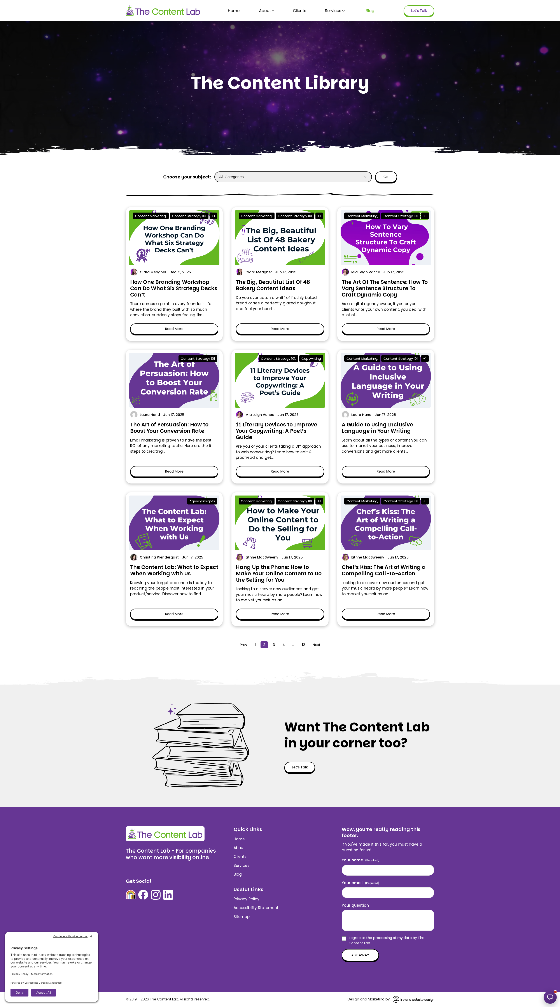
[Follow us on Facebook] (143, 895)
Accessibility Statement (256, 907)
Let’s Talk (419, 10)
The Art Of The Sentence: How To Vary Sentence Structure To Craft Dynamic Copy (385, 288)
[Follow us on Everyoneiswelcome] (131, 895)
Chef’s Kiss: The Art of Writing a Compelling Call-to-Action (384, 570)
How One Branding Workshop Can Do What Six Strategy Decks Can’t (173, 288)
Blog (370, 10)
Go (385, 176)
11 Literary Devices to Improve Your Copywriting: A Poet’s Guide (276, 431)
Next (316, 644)
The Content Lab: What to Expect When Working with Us (174, 570)
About (265, 10)
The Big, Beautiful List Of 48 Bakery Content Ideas (273, 285)
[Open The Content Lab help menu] (550, 997)
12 (303, 644)
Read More (174, 328)
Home (234, 10)
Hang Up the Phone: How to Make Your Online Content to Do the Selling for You (279, 573)
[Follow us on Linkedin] (168, 895)
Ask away (360, 955)
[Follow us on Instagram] (156, 895)
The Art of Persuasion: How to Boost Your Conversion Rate (169, 428)
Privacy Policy (246, 899)
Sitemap (242, 916)
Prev (243, 644)
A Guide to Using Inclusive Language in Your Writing (377, 428)
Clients (299, 10)
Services (333, 10)
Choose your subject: (187, 177)
